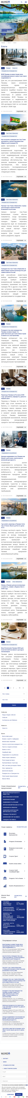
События (4, 712)
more (3, 34)
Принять (18, 1094)
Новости (4, 725)
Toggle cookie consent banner (27, 1085)
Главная (3, 42)
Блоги (9, 42)
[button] (26, 2)
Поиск (14, 705)
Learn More (10, 1094)
